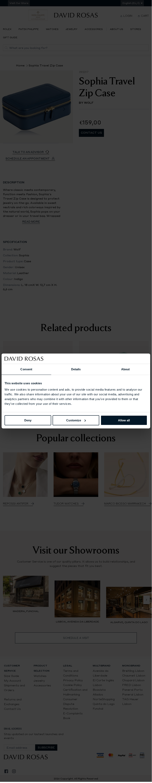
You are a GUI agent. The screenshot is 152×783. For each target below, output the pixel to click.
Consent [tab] (26, 369)
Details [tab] (76, 369)
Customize (73, 420)
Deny (27, 420)
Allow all (124, 420)
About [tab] (125, 369)
